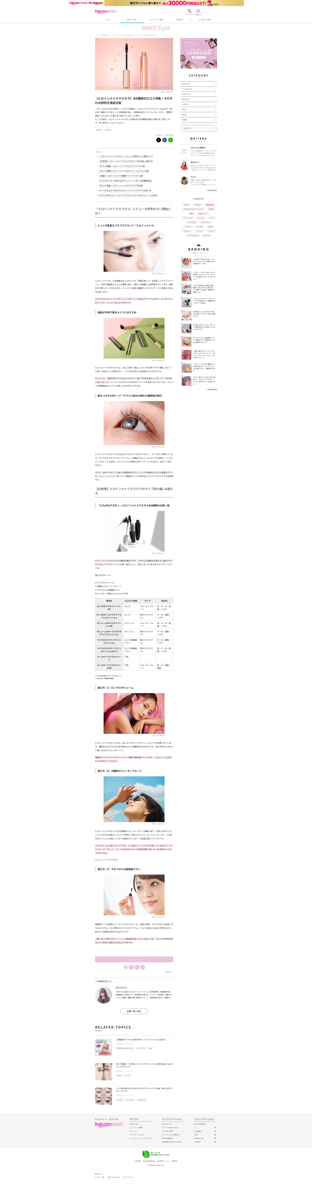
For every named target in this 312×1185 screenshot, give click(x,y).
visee (150, 1048)
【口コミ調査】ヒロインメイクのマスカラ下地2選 (121, 185)
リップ (211, 218)
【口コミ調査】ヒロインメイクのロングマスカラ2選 (122, 166)
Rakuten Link (199, 1138)
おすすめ (99, 130)
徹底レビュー (203, 213)
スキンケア (186, 84)
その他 (184, 119)
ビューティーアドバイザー (139, 1138)
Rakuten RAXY (106, 12)
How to (119, 1075)
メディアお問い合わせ (170, 1127)
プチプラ (188, 227)
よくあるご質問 (205, 20)
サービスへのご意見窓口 (171, 1135)
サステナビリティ (129, 1177)
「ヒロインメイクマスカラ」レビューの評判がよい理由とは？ (126, 156)
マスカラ (108, 130)
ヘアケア (185, 104)
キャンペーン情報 (156, 20)
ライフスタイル (193, 235)
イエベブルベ (141, 1100)
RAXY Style (131, 20)
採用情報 (174, 1161)
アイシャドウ (141, 1048)
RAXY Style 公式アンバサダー (125, 1048)
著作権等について (163, 1161)
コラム (184, 114)
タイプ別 (207, 235)
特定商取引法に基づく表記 (171, 1142)
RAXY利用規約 (167, 1138)
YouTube (197, 1142)
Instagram (197, 1131)
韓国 (191, 213)
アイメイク (105, 127)
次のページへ (134, 959)
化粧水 (210, 227)
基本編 (211, 209)
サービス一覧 (99, 1177)
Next (169, 972)
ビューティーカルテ (137, 1135)
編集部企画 (209, 205)
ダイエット (187, 231)
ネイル (184, 109)
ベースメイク (187, 89)
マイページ (134, 1131)
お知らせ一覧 (167, 1124)
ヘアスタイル (191, 222)
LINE (196, 1135)
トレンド (127, 1075)
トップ (107, 20)
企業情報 (138, 1161)
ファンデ (211, 231)
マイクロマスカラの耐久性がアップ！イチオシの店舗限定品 (125, 180)
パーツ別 (199, 227)
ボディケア (186, 99)
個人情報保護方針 (149, 1161)
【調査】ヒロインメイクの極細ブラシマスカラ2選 (121, 175)
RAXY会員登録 (199, 1124)
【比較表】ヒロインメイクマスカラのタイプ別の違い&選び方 (126, 161)
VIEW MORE (211, 190)
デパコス (199, 231)
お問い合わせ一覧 (113, 1177)
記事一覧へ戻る (134, 1011)
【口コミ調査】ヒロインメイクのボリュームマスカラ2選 (124, 170)
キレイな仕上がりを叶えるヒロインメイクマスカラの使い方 (125, 190)
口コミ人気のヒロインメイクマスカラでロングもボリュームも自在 (128, 195)
